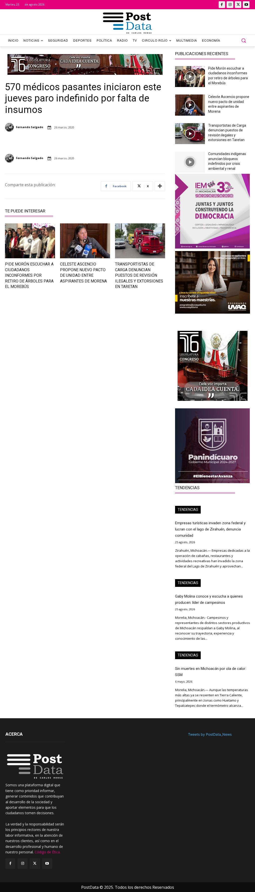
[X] (238, 4)
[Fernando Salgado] (10, 127)
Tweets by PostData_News (210, 734)
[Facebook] (222, 4)
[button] (244, 40)
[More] (160, 186)
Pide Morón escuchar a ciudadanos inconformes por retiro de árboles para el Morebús (29, 275)
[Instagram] (230, 4)
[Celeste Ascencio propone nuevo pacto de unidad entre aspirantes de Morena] (85, 241)
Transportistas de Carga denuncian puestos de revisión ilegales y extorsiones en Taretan (139, 275)
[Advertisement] (42, 334)
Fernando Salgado (29, 127)
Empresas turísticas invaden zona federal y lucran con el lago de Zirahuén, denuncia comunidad (210, 529)
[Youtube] (246, 4)
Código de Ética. (48, 852)
